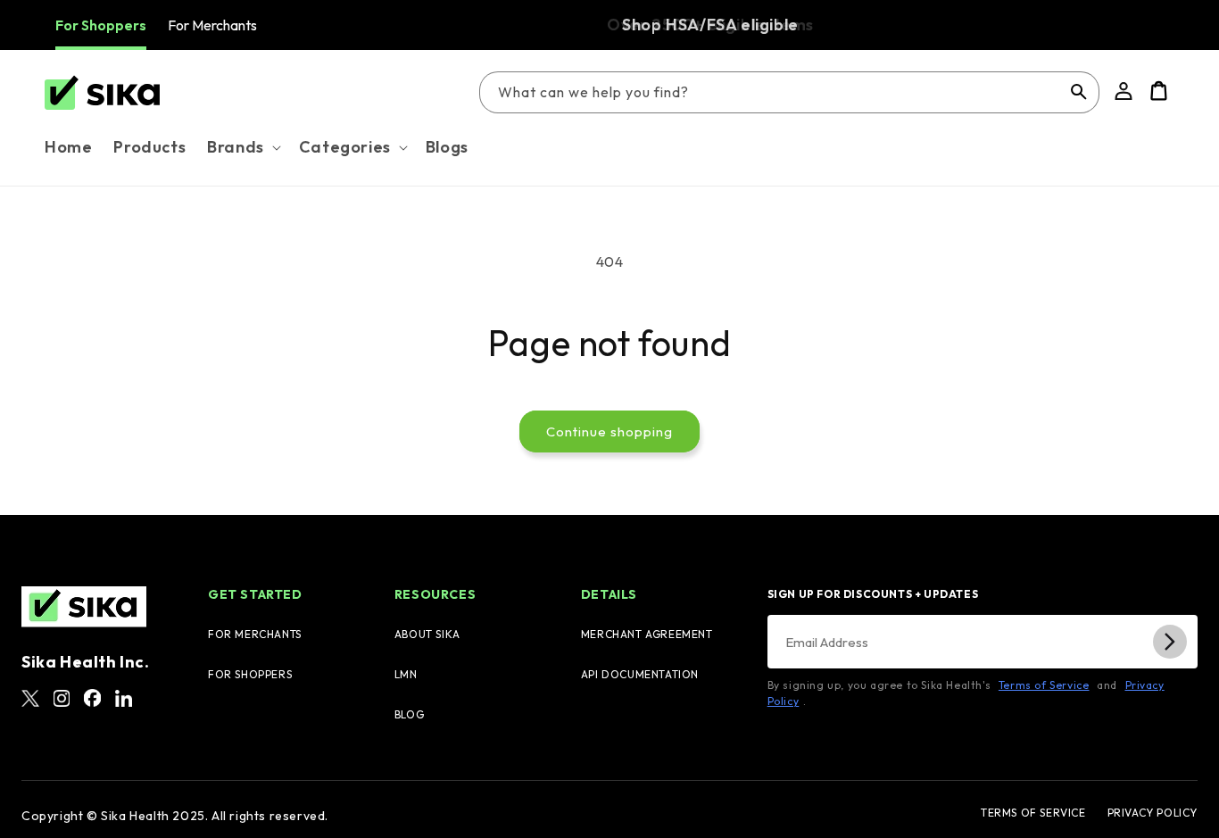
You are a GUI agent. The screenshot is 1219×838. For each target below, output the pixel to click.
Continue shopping (609, 431)
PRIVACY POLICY (1152, 813)
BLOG (409, 714)
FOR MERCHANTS (255, 634)
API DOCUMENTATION (640, 674)
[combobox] (789, 92)
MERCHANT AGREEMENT (647, 634)
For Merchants (212, 25)
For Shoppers (100, 25)
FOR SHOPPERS (250, 674)
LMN (406, 674)
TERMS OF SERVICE (1033, 813)
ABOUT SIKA (427, 634)
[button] (242, 147)
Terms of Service (1044, 685)
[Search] (1079, 92)
